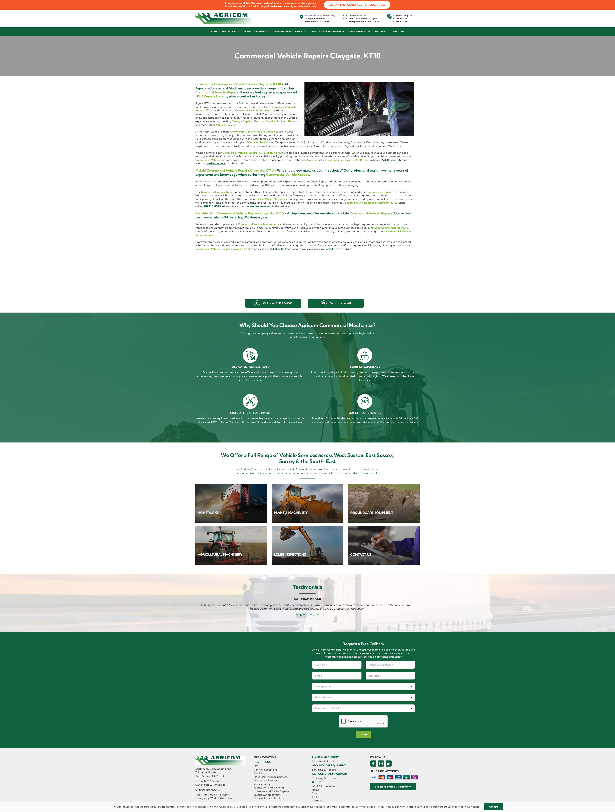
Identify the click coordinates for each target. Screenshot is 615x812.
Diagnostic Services (266, 780)
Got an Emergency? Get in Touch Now (357, 4)
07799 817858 (400, 21)
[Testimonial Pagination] (297, 615)
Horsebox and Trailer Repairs (271, 791)
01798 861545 (400, 18)
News (315, 793)
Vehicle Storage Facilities (269, 798)
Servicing (259, 773)
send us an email (216, 163)
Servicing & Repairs (324, 761)
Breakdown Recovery (267, 794)
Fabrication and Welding (269, 787)
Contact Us (319, 800)
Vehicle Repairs (263, 784)
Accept (493, 806)
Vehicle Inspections (265, 769)
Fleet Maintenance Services (270, 776)
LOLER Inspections (323, 786)
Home (315, 789)
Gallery (316, 797)
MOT (257, 766)
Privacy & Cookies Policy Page (374, 806)
